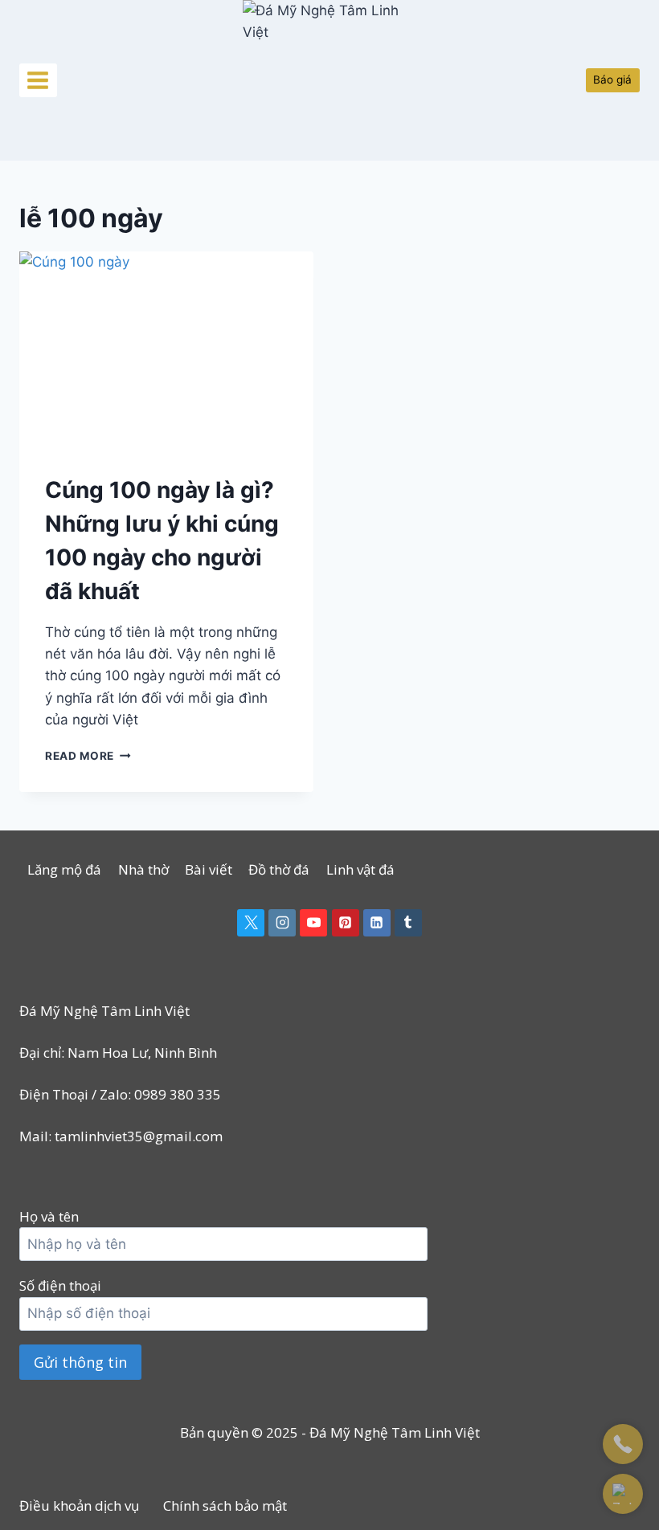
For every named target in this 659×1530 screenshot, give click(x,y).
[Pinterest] (345, 922)
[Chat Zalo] (623, 1494)
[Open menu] (38, 79)
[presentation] (166, 349)
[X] (250, 922)
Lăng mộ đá (64, 869)
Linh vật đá (360, 869)
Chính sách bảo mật (225, 1505)
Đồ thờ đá (278, 869)
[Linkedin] (377, 922)
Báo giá (612, 79)
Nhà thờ (143, 869)
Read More (88, 755)
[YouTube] (313, 922)
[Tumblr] (408, 922)
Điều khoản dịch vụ (79, 1505)
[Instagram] (282, 922)
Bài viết (208, 869)
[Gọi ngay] (623, 1444)
